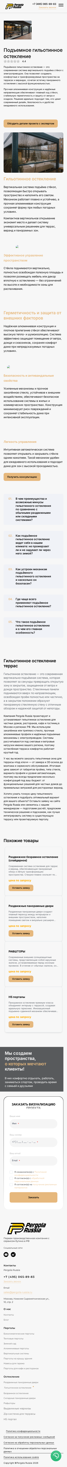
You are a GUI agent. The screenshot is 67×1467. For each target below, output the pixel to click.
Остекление (11, 1376)
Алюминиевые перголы (16, 1348)
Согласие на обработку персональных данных (29, 1442)
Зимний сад (10, 1343)
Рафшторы (9, 1403)
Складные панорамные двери (20, 1398)
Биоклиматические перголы (19, 1333)
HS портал (10, 1419)
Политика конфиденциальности (23, 1431)
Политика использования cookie (21, 1457)
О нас (7, 1309)
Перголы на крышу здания (18, 1358)
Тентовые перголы (13, 1338)
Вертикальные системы (16, 1353)
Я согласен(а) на (35, 1186)
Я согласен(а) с (29, 1180)
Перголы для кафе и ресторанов (21, 1368)
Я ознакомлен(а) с (30, 1173)
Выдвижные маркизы (17, 1408)
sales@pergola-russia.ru (18, 1292)
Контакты (9, 1314)
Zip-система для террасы (19, 1413)
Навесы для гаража (14, 1363)
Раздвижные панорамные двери (21, 1382)
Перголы (9, 1328)
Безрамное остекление (16, 1393)
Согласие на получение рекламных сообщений (29, 1437)
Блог (6, 1319)
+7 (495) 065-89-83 (44, 3)
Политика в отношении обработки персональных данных (30, 1450)
